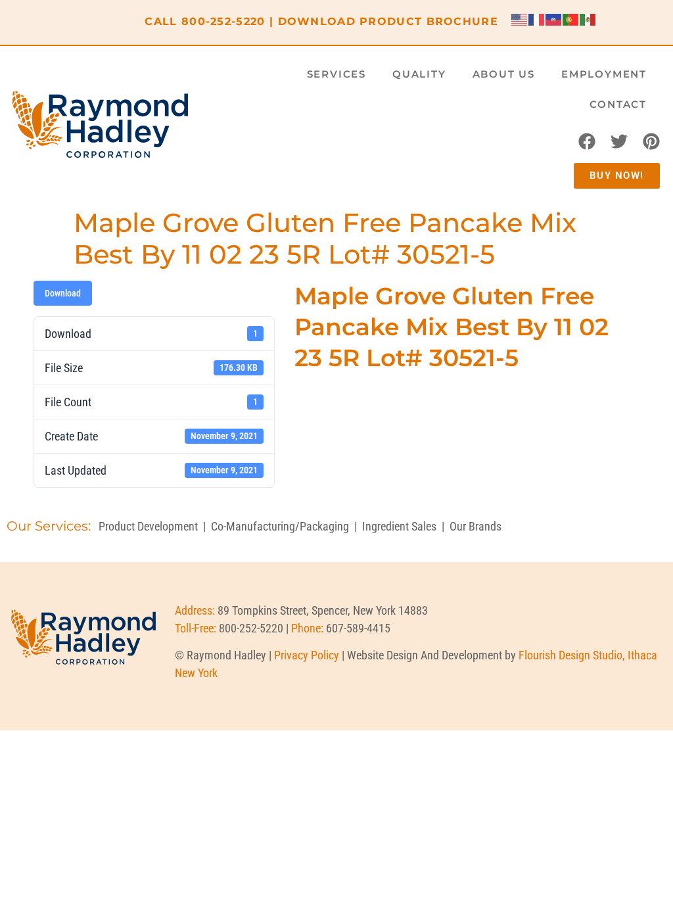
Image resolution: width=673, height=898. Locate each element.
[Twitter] (619, 141)
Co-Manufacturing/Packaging (280, 526)
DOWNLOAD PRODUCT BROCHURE (388, 21)
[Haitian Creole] (554, 19)
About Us (504, 74)
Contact (618, 104)
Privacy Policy (306, 655)
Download (63, 293)
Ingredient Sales (399, 526)
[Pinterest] (651, 141)
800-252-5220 (223, 21)
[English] (519, 19)
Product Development (148, 526)
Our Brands (475, 526)
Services (336, 74)
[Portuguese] (571, 19)
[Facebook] (586, 141)
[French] (536, 19)
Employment (604, 74)
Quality (419, 74)
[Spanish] (588, 19)
